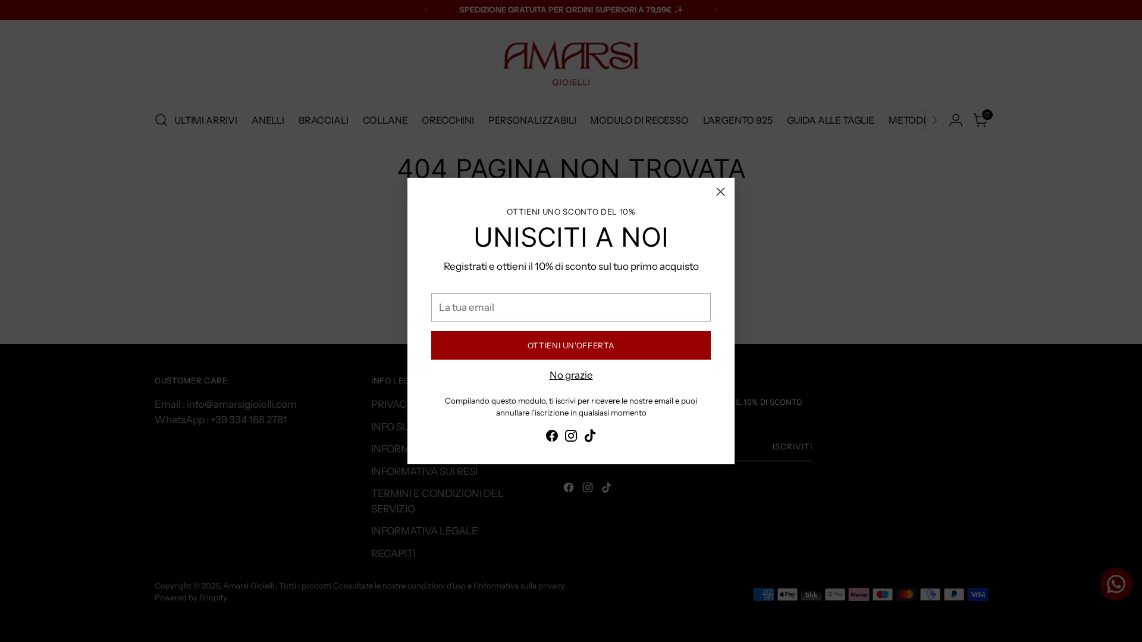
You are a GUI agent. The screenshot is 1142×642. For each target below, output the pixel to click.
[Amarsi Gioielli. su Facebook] (552, 438)
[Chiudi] (720, 191)
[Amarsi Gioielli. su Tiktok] (590, 438)
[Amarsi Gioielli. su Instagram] (571, 438)
